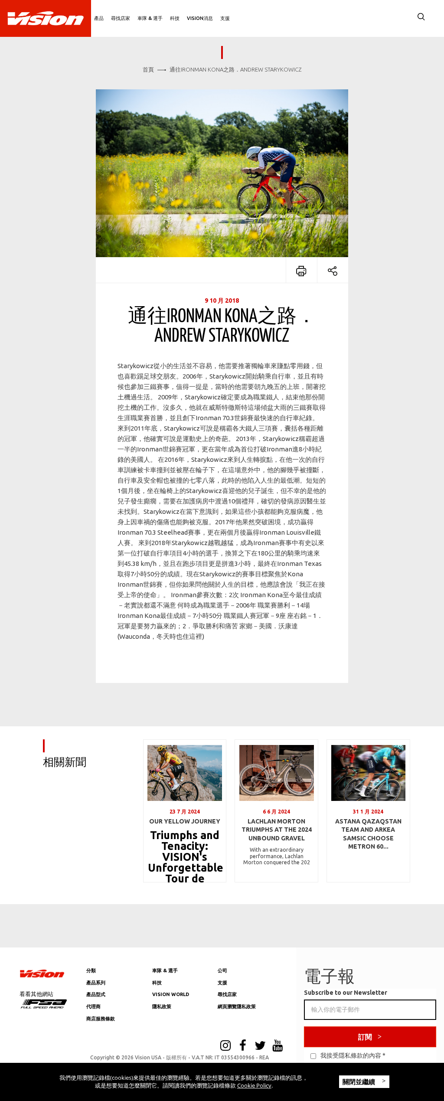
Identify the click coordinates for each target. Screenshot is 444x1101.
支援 (225, 18)
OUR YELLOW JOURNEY (184, 821)
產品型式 (95, 994)
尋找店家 (120, 18)
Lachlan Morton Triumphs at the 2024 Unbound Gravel (277, 830)
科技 (175, 18)
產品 (99, 18)
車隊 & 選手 (150, 18)
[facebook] (243, 1046)
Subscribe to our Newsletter (345, 992)
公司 (222, 970)
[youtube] (277, 1046)
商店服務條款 (100, 1018)
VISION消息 (200, 18)
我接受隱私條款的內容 (350, 1055)
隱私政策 (161, 1006)
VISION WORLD (170, 994)
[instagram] (225, 1046)
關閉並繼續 (360, 1081)
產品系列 (95, 982)
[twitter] (260, 1046)
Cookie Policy (254, 1085)
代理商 (93, 1006)
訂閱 (365, 1037)
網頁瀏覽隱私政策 (237, 1006)
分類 (91, 970)
